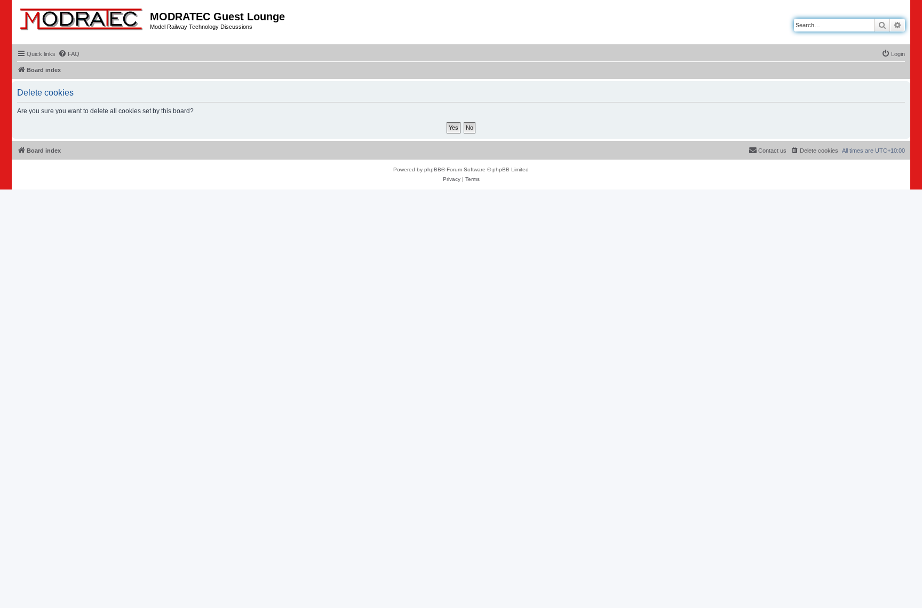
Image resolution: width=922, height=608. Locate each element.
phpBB (432, 169)
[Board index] (82, 17)
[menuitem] (69, 54)
